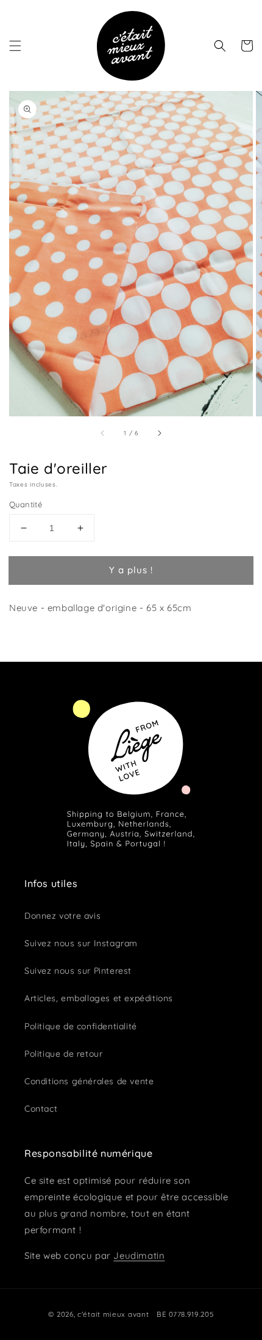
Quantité (25, 504)
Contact (40, 1108)
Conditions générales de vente (89, 1081)
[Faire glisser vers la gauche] (103, 432)
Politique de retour (63, 1053)
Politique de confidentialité (80, 1026)
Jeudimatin (139, 1255)
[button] (15, 45)
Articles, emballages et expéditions (98, 998)
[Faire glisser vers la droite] (159, 432)
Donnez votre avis (62, 915)
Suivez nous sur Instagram (81, 943)
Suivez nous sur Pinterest (78, 970)
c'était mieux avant (113, 1314)
